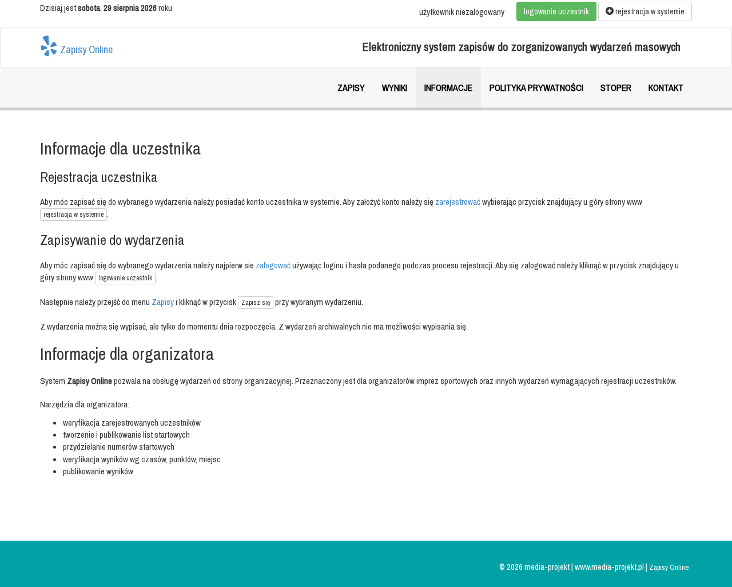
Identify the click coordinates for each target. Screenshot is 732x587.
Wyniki (394, 87)
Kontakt (666, 87)
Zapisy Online (85, 49)
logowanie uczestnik (556, 11)
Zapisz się (255, 302)
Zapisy (351, 87)
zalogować (273, 265)
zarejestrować (457, 202)
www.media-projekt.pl (610, 567)
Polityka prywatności (536, 87)
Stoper (615, 87)
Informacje (448, 87)
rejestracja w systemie (649, 11)
